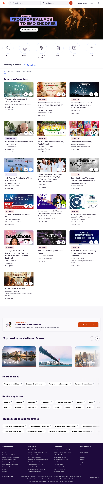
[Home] (3, 3)
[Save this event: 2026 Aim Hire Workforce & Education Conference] (91, 206)
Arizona (19, 402)
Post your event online (34, 471)
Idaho (91, 402)
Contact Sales (84, 452)
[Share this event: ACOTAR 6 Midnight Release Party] (63, 242)
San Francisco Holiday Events (62, 452)
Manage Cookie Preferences (37, 481)
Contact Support (84, 450)
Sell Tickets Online (33, 450)
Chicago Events (58, 464)
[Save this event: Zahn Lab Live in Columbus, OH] (26, 206)
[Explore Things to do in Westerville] (50, 426)
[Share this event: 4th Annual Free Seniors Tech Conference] (31, 169)
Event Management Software (36, 462)
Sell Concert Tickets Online (36, 455)
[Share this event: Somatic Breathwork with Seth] (31, 133)
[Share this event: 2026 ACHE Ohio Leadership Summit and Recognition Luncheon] (96, 242)
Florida (56, 407)
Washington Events (59, 471)
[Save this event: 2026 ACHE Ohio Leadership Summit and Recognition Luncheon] (91, 242)
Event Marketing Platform (9, 455)
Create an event (88, 325)
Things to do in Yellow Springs (65, 426)
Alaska (6, 407)
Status (44, 479)
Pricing (4, 452)
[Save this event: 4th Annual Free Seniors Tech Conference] (26, 169)
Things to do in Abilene (12, 384)
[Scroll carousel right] (97, 338)
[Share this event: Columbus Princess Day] (96, 133)
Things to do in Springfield (81, 431)
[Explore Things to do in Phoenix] (44, 384)
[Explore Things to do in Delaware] (23, 431)
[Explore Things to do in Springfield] (92, 431)
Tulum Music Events (59, 455)
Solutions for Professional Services (38, 459)
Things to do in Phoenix (34, 384)
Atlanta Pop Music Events (61, 459)
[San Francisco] (55, 366)
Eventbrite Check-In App (9, 459)
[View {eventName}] (18, 89)
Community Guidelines (8, 467)
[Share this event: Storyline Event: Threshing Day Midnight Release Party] (96, 169)
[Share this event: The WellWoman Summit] (31, 94)
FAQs (4, 469)
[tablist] (17, 72)
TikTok (82, 464)
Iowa (89, 407)
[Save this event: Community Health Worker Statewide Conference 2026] (59, 206)
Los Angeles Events (59, 469)
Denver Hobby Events (60, 457)
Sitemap (4, 471)
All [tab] (5, 71)
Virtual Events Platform (34, 467)
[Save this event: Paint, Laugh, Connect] (26, 284)
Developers (37, 479)
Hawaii (67, 407)
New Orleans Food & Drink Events (63, 450)
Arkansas (18, 407)
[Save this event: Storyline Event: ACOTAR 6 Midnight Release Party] (91, 94)
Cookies (71, 479)
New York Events (58, 462)
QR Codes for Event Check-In (36, 469)
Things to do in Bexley (34, 431)
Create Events (6, 450)
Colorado (31, 407)
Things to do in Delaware (12, 431)
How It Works (25, 476)
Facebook (82, 457)
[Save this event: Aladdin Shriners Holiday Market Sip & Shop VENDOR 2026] (59, 94)
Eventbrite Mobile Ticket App (10, 457)
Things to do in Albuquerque (58, 384)
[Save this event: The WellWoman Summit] (26, 94)
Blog (55, 476)
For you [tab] (10, 71)
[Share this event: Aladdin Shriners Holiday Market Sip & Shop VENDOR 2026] (63, 94)
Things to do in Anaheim (83, 384)
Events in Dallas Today (60, 467)
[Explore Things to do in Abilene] (21, 384)
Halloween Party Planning (35, 464)
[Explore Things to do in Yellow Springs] (78, 426)
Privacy (56, 479)
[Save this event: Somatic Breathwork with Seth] (26, 133)
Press (71, 476)
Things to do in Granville (57, 431)
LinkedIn (82, 459)
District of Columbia (64, 402)
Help (60, 476)
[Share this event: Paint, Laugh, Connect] (31, 284)
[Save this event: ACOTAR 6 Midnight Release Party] (59, 242)
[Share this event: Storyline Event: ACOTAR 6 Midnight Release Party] (96, 94)
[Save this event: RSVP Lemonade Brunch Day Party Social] (59, 133)
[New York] (19, 366)
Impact (77, 476)
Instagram (82, 462)
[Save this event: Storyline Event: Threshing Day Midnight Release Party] (91, 169)
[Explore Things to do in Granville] (67, 431)
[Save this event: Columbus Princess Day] (91, 133)
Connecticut (45, 402)
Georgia (79, 402)
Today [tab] (18, 71)
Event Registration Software (10, 464)
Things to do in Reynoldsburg (14, 426)
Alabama (7, 402)
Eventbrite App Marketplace (10, 462)
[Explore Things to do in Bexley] (44, 431)
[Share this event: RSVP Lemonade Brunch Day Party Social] (63, 133)
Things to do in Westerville (39, 426)
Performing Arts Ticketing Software (38, 452)
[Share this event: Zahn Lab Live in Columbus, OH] (31, 206)
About (50, 476)
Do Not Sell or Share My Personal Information (60, 481)
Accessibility (63, 479)
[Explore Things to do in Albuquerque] (70, 384)
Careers (65, 476)
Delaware (44, 407)
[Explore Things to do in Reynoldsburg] (26, 426)
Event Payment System (34, 457)
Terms (50, 479)
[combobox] (57, 3)
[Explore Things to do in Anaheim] (93, 384)
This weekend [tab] (26, 71)
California (31, 402)
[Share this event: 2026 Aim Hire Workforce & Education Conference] (96, 206)
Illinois (78, 407)
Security (29, 479)
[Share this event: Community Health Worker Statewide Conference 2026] (63, 206)
